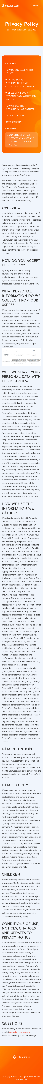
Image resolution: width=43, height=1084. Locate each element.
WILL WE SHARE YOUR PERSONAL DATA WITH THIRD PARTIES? (20, 96)
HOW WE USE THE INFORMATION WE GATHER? (19, 107)
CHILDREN (10, 128)
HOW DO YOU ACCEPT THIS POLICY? (19, 71)
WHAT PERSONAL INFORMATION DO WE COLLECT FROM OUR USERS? (20, 83)
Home (35, 5)
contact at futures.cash (19, 1032)
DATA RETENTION (14, 115)
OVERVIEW (10, 63)
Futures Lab (21, 1079)
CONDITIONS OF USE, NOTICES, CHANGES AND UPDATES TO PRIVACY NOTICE (21, 139)
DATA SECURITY (13, 122)
